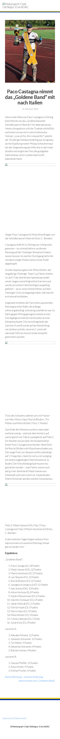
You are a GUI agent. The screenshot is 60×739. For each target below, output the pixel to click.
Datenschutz (20, 718)
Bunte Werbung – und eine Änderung (24, 676)
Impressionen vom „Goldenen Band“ (37, 680)
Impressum (8, 718)
